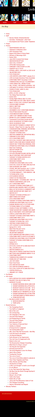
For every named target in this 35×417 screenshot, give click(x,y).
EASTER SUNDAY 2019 (16, 149)
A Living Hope (13, 373)
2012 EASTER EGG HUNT (16, 265)
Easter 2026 (13, 57)
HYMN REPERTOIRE (19, 297)
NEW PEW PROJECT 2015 (17, 229)
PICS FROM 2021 (14, 74)
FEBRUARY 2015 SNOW (16, 231)
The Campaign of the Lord (17, 314)
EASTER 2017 (13, 193)
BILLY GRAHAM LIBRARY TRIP (18, 131)
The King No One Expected (17, 347)
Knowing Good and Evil (16, 348)
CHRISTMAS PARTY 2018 (17, 159)
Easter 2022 (13, 97)
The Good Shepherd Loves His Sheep (20, 350)
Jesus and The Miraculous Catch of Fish (21, 380)
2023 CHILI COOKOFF (16, 63)
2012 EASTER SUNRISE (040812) (19, 266)
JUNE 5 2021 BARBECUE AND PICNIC (20, 116)
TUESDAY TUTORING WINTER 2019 (19, 157)
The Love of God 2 (14, 356)
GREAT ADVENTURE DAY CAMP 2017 (20, 191)
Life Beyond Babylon (15, 335)
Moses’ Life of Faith (15, 375)
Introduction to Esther (15, 364)
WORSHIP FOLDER (15, 282)
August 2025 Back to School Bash (19, 53)
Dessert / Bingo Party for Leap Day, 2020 (21, 127)
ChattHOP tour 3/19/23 (16, 68)
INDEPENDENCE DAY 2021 (17, 48)
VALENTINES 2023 (15, 72)
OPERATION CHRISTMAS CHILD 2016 (20, 202)
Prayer (8, 44)
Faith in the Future (14, 377)
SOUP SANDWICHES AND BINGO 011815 (21, 234)
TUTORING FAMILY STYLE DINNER (19, 206)
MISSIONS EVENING (15, 161)
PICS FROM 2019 (14, 108)
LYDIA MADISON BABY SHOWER (19, 114)
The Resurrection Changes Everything (20, 343)
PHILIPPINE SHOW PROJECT (18, 112)
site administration (7, 393)
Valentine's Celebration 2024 (17, 50)
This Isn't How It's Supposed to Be (19, 339)
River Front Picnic (14, 263)
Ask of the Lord (14, 311)
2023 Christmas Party (15, 51)
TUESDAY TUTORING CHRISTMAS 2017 (21, 185)
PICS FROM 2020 (14, 91)
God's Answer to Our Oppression (19, 337)
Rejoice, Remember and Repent (18, 384)
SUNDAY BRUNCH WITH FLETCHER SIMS (21, 204)
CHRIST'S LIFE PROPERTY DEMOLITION (21, 170)
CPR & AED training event (16, 65)
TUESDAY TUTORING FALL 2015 (19, 221)
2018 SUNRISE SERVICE (16, 176)
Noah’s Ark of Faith (14, 379)
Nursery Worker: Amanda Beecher (19, 38)
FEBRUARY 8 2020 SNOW (17, 136)
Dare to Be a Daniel (15, 352)
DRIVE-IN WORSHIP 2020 (17, 123)
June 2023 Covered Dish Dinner (18, 59)
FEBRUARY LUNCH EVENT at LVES (19, 66)
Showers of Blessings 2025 (17, 55)
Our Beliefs (9, 274)
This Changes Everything (16, 382)
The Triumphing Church (16, 307)
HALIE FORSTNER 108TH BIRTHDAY (20, 155)
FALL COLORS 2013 (15, 248)
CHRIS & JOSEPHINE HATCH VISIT (19, 214)
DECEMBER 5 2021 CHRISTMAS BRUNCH (21, 110)
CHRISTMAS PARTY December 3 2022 (20, 80)
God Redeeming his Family (17, 318)
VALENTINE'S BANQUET (16, 232)
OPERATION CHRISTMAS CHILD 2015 (20, 219)
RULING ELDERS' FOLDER (17, 299)
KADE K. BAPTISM (14, 106)
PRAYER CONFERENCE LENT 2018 (19, 182)
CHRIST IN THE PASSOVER (17, 178)
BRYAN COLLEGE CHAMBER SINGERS (20, 117)
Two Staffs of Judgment (16, 309)
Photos (8, 46)
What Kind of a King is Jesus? (18, 345)
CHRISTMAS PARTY (15, 255)
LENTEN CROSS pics (15, 270)
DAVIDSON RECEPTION (16, 61)
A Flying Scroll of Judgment (17, 328)
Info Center (9, 276)
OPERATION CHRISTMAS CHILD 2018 (20, 163)
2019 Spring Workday (15, 151)
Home (8, 34)
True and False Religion (16, 316)
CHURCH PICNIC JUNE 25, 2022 (19, 89)
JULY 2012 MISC (14, 261)
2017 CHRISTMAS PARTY (17, 183)
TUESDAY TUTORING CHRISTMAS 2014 (21, 240)
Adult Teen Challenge (15, 148)
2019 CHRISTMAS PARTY (17, 138)
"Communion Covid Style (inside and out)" (21, 119)
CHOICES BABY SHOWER (16, 104)
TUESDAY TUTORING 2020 (17, 133)
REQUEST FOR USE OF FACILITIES (19, 280)
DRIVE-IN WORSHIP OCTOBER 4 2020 (20, 121)
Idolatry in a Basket (15, 326)
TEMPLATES (16, 303)
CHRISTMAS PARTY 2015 (17, 217)
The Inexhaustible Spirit (16, 330)
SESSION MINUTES (18, 301)
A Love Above (13, 367)
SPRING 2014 (13, 244)
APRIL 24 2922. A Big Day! (17, 93)
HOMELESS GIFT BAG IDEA (17, 259)
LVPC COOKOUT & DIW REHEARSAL (20, 225)
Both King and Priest (15, 322)
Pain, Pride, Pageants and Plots (18, 360)
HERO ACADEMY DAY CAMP (17, 166)
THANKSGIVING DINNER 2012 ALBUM (20, 257)
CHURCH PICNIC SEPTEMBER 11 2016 (21, 208)
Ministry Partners (11, 386)
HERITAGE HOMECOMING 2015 (18, 223)
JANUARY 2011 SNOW (16, 272)
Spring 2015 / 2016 (15, 227)
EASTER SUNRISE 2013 (16, 249)
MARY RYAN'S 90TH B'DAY (17, 197)
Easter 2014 (13, 242)
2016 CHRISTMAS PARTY (17, 199)
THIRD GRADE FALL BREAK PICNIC (19, 83)
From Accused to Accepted (17, 333)
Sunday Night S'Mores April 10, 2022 (20, 99)
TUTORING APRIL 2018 (16, 174)
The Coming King (14, 313)
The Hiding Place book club (17, 95)
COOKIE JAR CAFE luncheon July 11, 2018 (21, 168)
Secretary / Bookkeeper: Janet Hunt (19, 40)
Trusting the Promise (15, 354)
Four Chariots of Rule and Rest (18, 324)
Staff (7, 36)
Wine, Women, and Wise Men (18, 362)
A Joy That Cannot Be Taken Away (19, 369)
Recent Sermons (11, 305)
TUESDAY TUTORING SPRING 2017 (19, 195)
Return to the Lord (14, 341)
